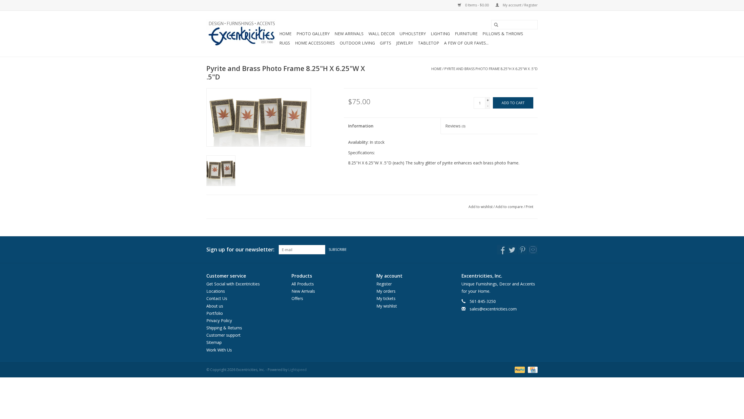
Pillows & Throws (502, 33)
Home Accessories (315, 43)
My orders (386, 291)
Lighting (440, 33)
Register (384, 284)
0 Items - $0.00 (477, 5)
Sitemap (214, 342)
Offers (297, 298)
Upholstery (413, 33)
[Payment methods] (519, 369)
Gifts (385, 43)
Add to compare (510, 206)
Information (360, 126)
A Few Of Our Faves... (466, 43)
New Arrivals (349, 33)
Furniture (466, 33)
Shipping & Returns (224, 328)
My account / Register (520, 5)
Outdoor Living (357, 43)
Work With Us (219, 350)
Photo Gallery (313, 33)
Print (529, 206)
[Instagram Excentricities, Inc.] (533, 249)
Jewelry (404, 43)
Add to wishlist (480, 206)
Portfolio (214, 313)
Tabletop (428, 43)
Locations (215, 291)
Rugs (284, 43)
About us (214, 306)
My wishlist (386, 306)
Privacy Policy (219, 320)
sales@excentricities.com (493, 309)
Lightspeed (297, 369)
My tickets (386, 298)
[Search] (494, 25)
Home (285, 33)
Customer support (223, 335)
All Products (302, 284)
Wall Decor (382, 33)
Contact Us (216, 298)
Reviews (455, 126)
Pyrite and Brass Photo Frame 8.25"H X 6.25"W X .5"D (491, 68)
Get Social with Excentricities (233, 284)
